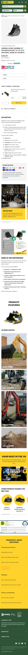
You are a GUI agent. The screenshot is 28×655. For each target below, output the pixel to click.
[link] (7, 94)
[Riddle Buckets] (7, 500)
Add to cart (18, 102)
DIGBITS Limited (8, 651)
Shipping (3, 60)
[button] (22, 2)
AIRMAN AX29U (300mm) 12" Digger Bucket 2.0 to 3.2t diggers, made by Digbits (13, 16)
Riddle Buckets (7, 508)
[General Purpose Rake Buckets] (19, 500)
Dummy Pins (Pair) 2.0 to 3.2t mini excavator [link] (18, 90)
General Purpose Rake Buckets (19, 509)
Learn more (5, 568)
